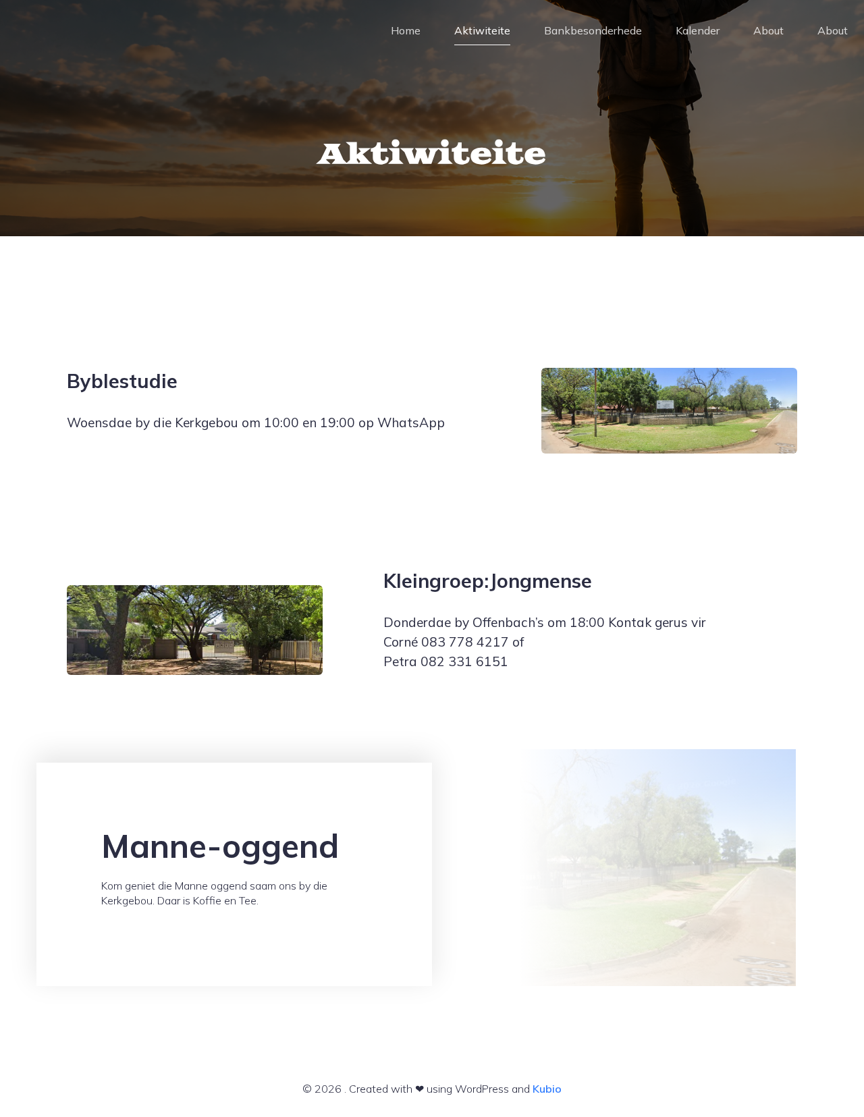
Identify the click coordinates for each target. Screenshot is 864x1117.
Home (406, 30)
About (768, 30)
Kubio (547, 1088)
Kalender (698, 30)
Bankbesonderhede (593, 30)
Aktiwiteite (482, 30)
